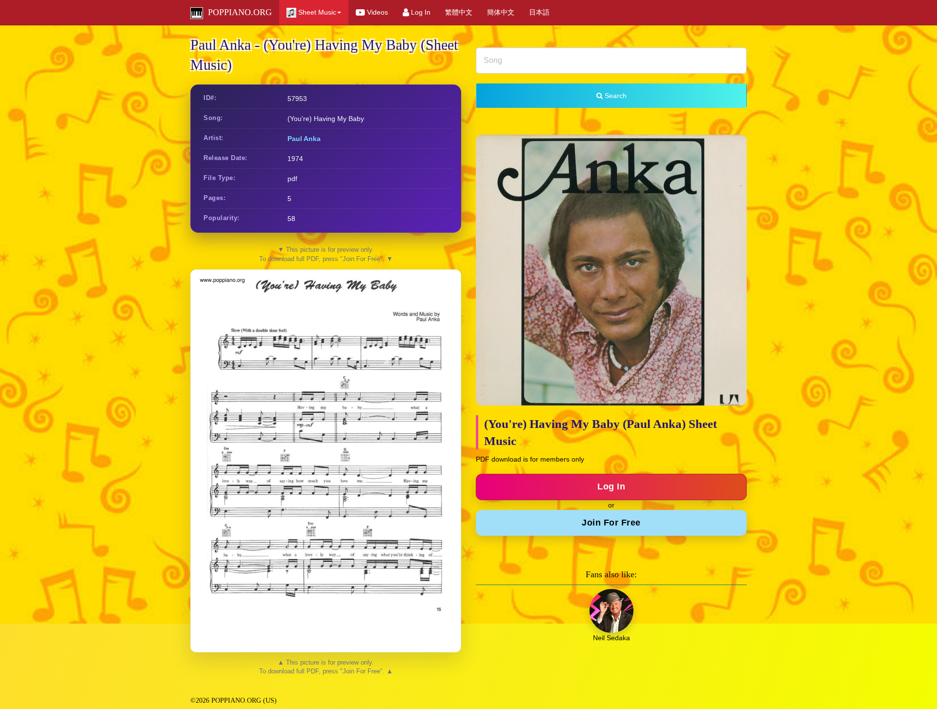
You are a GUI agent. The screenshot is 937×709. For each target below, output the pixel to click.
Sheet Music (316, 12)
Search (615, 96)
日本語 (539, 12)
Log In (419, 12)
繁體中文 (458, 12)
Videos (376, 12)
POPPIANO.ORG (237, 12)
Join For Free (611, 522)
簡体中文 (500, 12)
